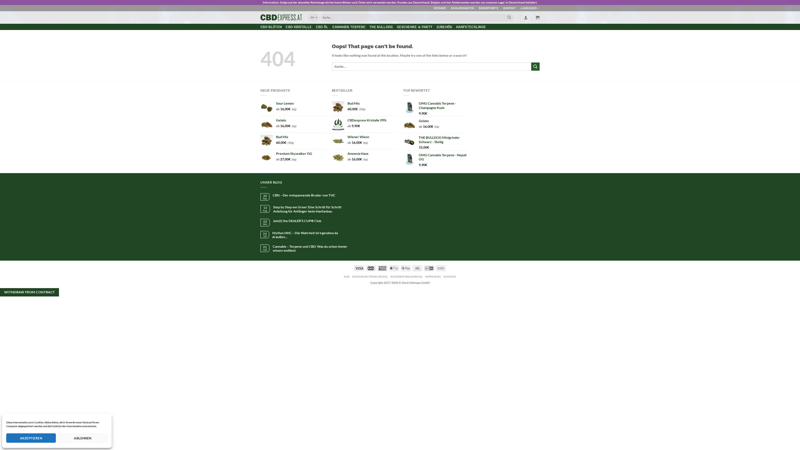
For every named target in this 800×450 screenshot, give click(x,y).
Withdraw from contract (29, 292)
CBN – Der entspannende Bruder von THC (304, 195)
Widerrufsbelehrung (406, 276)
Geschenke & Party (414, 27)
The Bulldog (381, 27)
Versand (440, 8)
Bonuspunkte (489, 8)
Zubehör (444, 27)
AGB (347, 276)
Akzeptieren (31, 438)
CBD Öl (322, 27)
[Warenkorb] (537, 17)
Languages (528, 8)
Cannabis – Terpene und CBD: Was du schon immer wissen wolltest (310, 248)
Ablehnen (82, 438)
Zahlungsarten (462, 8)
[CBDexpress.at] (281, 17)
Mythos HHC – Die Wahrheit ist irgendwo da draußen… (305, 235)
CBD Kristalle (299, 27)
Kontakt (509, 8)
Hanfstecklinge (471, 27)
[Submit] (509, 17)
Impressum (433, 276)
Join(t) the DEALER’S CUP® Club (297, 221)
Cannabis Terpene (348, 27)
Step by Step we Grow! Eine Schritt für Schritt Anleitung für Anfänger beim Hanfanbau (307, 209)
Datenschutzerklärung (370, 276)
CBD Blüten (271, 27)
